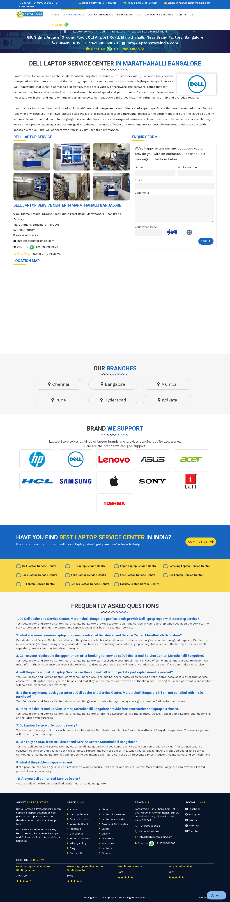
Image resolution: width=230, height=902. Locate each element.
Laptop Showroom (101, 14)
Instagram (194, 814)
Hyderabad (114, 400)
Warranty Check (79, 823)
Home (55, 14)
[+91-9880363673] (32, 247)
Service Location (129, 14)
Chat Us (98, 48)
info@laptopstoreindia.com (151, 43)
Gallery (106, 833)
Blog (72, 848)
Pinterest (193, 825)
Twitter (192, 820)
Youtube (193, 831)
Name (139, 167)
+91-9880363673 (102, 43)
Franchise (75, 828)
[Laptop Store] (30, 13)
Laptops (107, 848)
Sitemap (107, 853)
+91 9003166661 (149, 831)
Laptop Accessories (159, 14)
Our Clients (76, 833)
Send (205, 241)
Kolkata (168, 400)
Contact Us (198, 541)
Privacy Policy (78, 843)
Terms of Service (80, 838)
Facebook (194, 808)
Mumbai (169, 384)
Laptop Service (83, 31)
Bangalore (118, 31)
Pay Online (108, 843)
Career (105, 828)
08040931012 (67, 43)
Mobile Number (188, 167)
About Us (107, 809)
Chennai (60, 384)
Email (138, 180)
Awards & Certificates (115, 823)
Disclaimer (108, 838)
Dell (102, 31)
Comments (142, 192)
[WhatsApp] (88, 48)
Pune (60, 400)
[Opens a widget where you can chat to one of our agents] (216, 895)
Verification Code (146, 227)
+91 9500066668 (42, 2)
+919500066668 (165, 843)
